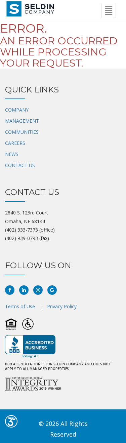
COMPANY (17, 110)
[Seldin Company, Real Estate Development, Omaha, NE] (30, 346)
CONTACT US (20, 165)
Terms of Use (20, 306)
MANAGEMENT (22, 121)
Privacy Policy (62, 306)
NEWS (11, 154)
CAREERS (15, 143)
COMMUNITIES (22, 132)
